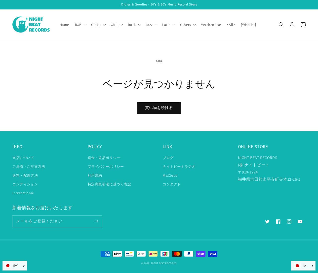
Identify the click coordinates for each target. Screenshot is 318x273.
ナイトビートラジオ (179, 166)
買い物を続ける (159, 107)
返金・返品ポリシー (104, 158)
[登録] (96, 221)
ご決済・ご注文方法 (28, 166)
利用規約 (95, 175)
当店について (23, 158)
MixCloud (170, 175)
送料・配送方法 (25, 175)
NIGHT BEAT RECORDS (164, 263)
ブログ (168, 158)
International (23, 193)
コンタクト (172, 184)
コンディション (25, 184)
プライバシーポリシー (106, 166)
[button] (281, 24)
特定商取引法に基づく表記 (109, 184)
